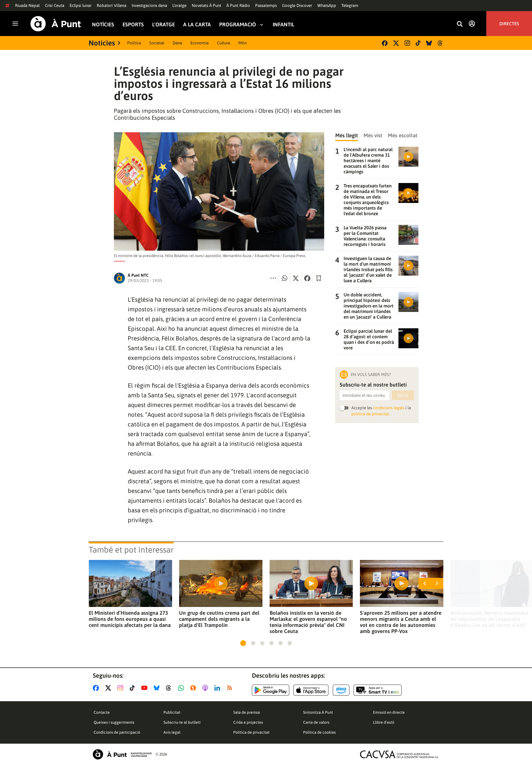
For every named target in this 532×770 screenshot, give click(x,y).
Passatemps (266, 5)
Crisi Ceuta (54, 5)
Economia (199, 42)
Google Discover (297, 5)
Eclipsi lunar (80, 5)
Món (242, 42)
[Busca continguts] (459, 24)
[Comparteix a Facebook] (307, 278)
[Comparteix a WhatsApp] (284, 278)
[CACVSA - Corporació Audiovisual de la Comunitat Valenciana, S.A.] (399, 754)
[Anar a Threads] (170, 688)
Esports (133, 24)
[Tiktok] (418, 43)
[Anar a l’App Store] (311, 690)
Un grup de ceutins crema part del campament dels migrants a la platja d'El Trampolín (219, 619)
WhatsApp (326, 5)
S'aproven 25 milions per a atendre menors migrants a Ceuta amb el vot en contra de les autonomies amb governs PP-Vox (400, 622)
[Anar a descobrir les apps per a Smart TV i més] (378, 690)
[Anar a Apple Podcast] (206, 688)
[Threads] (440, 43)
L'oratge (179, 5)
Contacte (102, 712)
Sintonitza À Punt (318, 712)
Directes (509, 23)
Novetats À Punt (206, 5)
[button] (243, 643)
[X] (396, 43)
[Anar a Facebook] (97, 688)
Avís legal (171, 732)
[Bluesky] (429, 43)
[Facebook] (385, 43)
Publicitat (171, 712)
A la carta (197, 24)
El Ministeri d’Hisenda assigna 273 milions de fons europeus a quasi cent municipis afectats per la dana (130, 619)
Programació (237, 24)
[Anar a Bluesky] (158, 688)
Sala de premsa (246, 712)
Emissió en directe (389, 712)
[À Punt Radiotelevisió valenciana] (122, 754)
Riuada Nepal (27, 5)
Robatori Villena (111, 5)
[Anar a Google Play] (270, 690)
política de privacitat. (370, 413)
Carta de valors (316, 722)
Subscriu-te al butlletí (182, 722)
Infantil (283, 24)
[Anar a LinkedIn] (218, 688)
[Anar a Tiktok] (133, 688)
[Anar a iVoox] (194, 688)
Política (134, 42)
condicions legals (388, 407)
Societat (156, 42)
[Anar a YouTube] (145, 688)
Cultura (223, 42)
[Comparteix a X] (295, 278)
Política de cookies (319, 732)
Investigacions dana (149, 5)
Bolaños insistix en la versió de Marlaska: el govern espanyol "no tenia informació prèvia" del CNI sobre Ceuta (308, 622)
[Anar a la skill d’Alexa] (341, 690)
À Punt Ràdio (238, 5)
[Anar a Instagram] (121, 688)
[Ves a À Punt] (55, 23)
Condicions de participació (117, 732)
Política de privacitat (251, 732)
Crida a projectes (248, 722)
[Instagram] (407, 43)
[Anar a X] (109, 688)
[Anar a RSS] (230, 688)
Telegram (349, 5)
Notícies (103, 24)
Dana (177, 42)
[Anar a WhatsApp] (182, 688)
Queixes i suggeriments (114, 722)
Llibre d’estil (383, 722)
